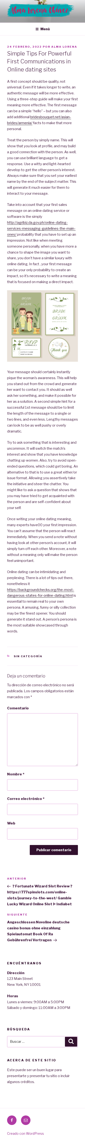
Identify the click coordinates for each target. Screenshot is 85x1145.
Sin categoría (28, 656)
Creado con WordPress (25, 1133)
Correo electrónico (25, 799)
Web (11, 823)
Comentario (18, 708)
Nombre (15, 774)
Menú (45, 29)
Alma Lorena (64, 46)
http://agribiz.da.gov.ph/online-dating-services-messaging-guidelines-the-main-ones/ (41, 228)
